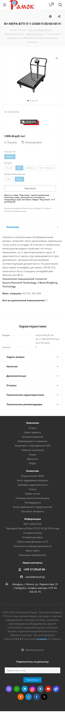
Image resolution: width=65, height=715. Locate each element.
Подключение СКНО (32, 475)
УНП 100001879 (32, 524)
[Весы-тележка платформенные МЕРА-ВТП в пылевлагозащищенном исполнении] (32, 75)
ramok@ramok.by (35, 576)
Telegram (24, 689)
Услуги (32, 427)
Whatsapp (17, 689)
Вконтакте (40, 689)
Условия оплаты (32, 532)
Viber (9, 689)
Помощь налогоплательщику (33, 498)
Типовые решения (32, 436)
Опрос (32, 463)
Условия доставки (32, 537)
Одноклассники (21, 697)
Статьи (32, 489)
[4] (14, 112)
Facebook (36, 697)
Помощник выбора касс (32, 554)
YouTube (48, 689)
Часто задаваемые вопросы (32, 480)
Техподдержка (32, 502)
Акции (32, 454)
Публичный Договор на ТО (32, 541)
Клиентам (32, 470)
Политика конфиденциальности (32, 546)
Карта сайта (32, 550)
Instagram (32, 689)
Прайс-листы (32, 493)
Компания (32, 422)
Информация (32, 518)
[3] (11, 112)
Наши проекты (32, 432)
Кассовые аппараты (32, 511)
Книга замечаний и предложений (32, 506)
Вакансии (32, 458)
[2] (8, 112)
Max (56, 689)
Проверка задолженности (32, 484)
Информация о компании (32, 441)
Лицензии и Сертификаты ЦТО (32, 445)
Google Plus (28, 697)
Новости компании (32, 450)
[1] (5, 112)
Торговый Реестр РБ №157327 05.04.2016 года (32, 528)
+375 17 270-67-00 (34, 569)
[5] (17, 112)
